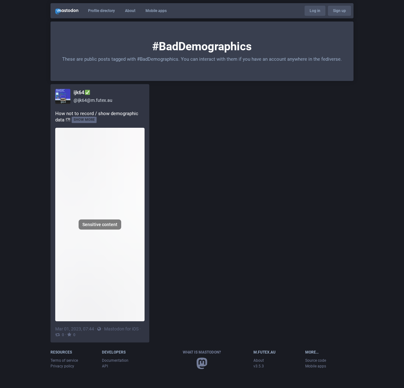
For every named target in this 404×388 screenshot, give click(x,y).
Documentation (115, 360)
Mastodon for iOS (121, 328)
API (105, 366)
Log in (315, 11)
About (130, 11)
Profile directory (101, 11)
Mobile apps (156, 11)
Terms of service (64, 360)
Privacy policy (62, 366)
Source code (315, 360)
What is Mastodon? (202, 352)
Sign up (339, 11)
